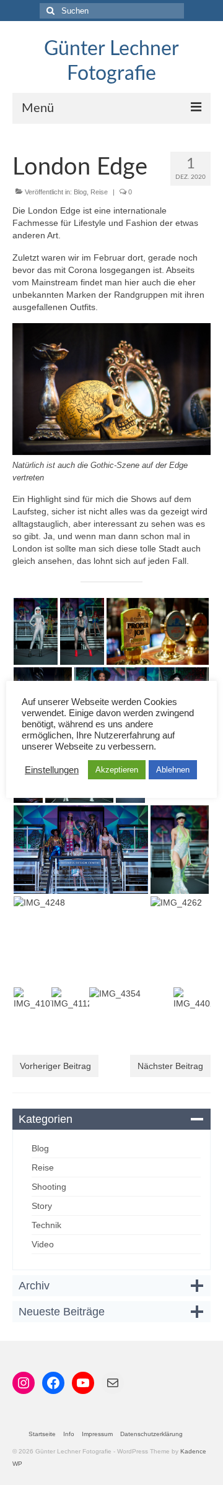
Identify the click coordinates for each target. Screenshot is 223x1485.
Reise (99, 192)
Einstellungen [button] (52, 770)
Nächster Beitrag (170, 1066)
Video (43, 1244)
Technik (46, 1225)
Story (42, 1206)
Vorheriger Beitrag (55, 1066)
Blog (80, 192)
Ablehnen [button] (173, 769)
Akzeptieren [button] (116, 769)
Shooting (49, 1187)
